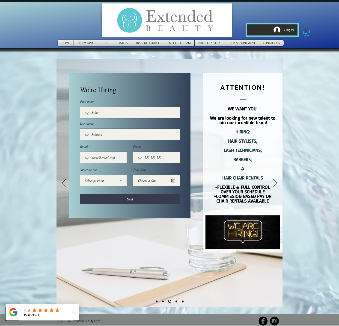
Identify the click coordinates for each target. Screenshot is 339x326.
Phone (137, 146)
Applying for (88, 169)
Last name (86, 123)
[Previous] (64, 183)
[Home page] (157, 301)
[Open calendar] (173, 180)
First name (87, 101)
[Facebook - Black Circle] (263, 321)
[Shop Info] (183, 301)
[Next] (275, 183)
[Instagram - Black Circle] (274, 321)
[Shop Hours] (176, 301)
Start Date (139, 169)
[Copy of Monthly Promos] (169, 301)
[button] (306, 32)
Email (84, 146)
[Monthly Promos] (163, 301)
